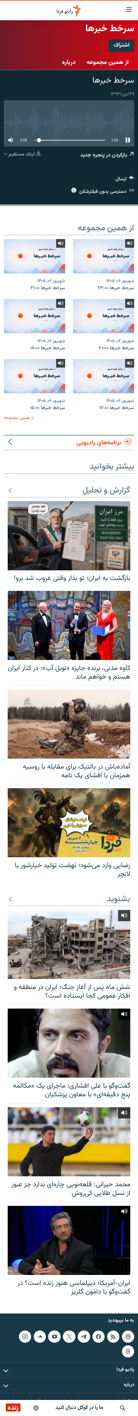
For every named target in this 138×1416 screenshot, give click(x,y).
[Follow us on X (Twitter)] (69, 1336)
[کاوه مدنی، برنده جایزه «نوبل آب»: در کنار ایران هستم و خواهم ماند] (69, 625)
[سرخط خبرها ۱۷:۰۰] (103, 376)
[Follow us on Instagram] (25, 1336)
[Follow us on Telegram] (84, 1336)
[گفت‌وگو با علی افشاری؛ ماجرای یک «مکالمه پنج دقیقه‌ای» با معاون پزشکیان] (69, 1043)
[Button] (125, 180)
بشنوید (118, 899)
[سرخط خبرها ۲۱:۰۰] (34, 256)
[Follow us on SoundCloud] (40, 1336)
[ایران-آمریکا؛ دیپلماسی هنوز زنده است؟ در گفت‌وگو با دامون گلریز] (69, 1240)
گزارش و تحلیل (106, 491)
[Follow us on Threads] (128, 1351)
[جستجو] (122, 1408)
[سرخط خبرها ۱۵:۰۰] (34, 376)
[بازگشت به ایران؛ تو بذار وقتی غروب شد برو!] (69, 535)
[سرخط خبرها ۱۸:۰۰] (34, 316)
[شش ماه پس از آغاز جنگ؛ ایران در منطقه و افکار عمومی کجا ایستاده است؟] (69, 944)
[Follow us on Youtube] (54, 1336)
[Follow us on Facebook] (98, 1336)
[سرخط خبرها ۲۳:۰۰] (103, 256)
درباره (69, 62)
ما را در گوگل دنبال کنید (79, 1408)
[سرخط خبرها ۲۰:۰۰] (103, 316)
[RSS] (113, 1336)
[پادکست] (36, 1408)
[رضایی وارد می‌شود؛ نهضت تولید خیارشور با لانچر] (69, 822)
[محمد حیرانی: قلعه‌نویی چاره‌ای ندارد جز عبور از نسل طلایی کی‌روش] (69, 1141)
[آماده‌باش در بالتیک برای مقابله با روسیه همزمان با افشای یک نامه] (69, 724)
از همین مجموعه (108, 62)
